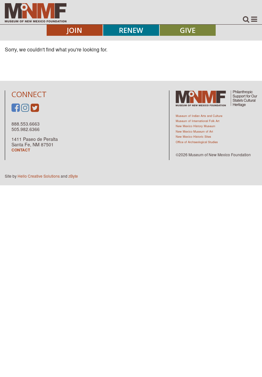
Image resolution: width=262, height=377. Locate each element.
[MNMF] (35, 12)
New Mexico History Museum (195, 126)
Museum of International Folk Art (198, 121)
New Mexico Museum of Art (194, 131)
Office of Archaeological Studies (197, 142)
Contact (21, 150)
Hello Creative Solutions (39, 176)
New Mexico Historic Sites (193, 137)
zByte (73, 176)
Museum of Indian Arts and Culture (199, 116)
